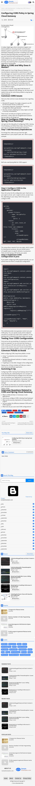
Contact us (18, 778)
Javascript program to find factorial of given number (19, 624)
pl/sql (31, 652)
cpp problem (14, 649)
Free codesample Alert (18, 783)
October (17, 515)
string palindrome (26, 654)
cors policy (9, 410)
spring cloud (10, 412)
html (31, 649)
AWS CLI (5, 644)
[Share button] (27, 416)
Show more (29, 432)
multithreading (16, 652)
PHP (25, 644)
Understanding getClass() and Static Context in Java (22, 559)
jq (3, 652)
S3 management (7, 646)
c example (5, 649)
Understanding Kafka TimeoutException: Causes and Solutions (21, 568)
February (17, 529)
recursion (5, 654)
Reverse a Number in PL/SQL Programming (19, 617)
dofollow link (23, 649)
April (17, 526)
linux (8, 652)
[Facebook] (11, 416)
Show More (30, 554)
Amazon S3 (12, 644)
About (11, 778)
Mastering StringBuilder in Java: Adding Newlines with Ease (21, 577)
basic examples (22, 646)
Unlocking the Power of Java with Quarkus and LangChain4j (21, 595)
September (17, 518)
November (17, 512)
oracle (24, 652)
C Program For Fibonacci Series (16, 609)
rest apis (4, 412)
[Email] (24, 416)
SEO (15, 646)
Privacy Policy (27, 778)
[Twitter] (14, 416)
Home (2, 8)
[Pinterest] (21, 416)
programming (25, 410)
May (17, 504)
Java (19, 410)
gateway (15, 410)
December (17, 510)
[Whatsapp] (17, 416)
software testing (14, 654)
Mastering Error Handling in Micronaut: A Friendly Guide (21, 586)
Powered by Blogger (16, 497)
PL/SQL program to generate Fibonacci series (19, 631)
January (17, 507)
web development (10, 8)
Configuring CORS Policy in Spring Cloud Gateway (22, 438)
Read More (17, 442)
